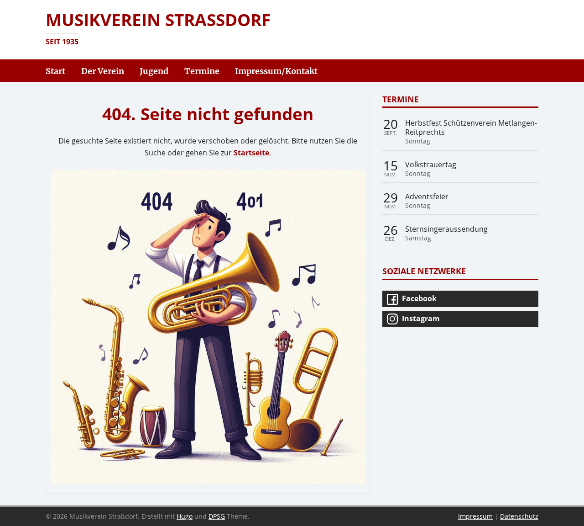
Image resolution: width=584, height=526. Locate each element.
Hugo (185, 516)
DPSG (217, 516)
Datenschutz (519, 516)
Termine (400, 99)
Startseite (251, 153)
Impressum (475, 516)
